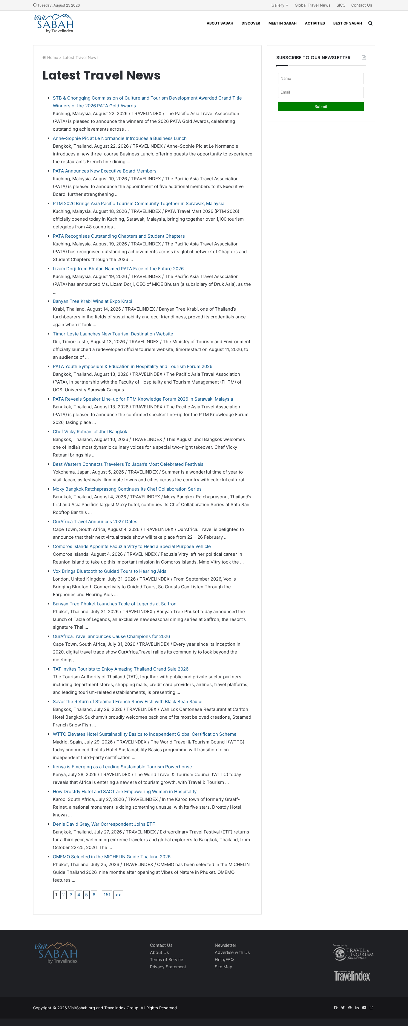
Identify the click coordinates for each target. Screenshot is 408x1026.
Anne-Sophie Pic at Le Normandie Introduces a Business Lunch (120, 138)
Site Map (223, 966)
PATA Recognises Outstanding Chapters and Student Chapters (119, 236)
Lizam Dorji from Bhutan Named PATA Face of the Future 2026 (118, 268)
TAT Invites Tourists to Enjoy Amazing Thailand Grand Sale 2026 (120, 669)
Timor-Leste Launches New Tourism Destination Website (113, 334)
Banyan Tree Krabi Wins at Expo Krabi (92, 301)
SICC (341, 5)
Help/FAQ (224, 959)
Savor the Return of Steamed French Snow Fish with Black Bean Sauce (128, 701)
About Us (159, 952)
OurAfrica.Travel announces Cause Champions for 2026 (111, 636)
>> (118, 894)
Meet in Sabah (283, 23)
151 (107, 894)
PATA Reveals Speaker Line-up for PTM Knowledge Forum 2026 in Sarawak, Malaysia (143, 399)
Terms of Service (166, 959)
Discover (251, 23)
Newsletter (225, 945)
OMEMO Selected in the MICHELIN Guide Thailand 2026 (112, 856)
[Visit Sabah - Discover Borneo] (53, 23)
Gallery (278, 5)
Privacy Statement (168, 966)
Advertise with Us (232, 952)
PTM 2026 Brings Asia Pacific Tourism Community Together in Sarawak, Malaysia (138, 203)
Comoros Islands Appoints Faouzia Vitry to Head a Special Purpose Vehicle (132, 546)
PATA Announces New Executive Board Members (105, 171)
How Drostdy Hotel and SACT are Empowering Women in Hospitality (125, 791)
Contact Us (361, 5)
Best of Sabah (347, 23)
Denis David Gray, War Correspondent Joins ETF (104, 824)
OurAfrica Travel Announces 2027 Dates (95, 521)
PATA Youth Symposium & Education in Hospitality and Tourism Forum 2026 (132, 366)
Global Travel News (313, 5)
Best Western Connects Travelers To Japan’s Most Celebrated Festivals (128, 464)
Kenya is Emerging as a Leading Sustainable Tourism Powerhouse (122, 767)
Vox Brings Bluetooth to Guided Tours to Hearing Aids (109, 571)
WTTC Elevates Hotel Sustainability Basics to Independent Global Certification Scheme (145, 734)
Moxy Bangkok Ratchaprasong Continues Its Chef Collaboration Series (127, 489)
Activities (315, 23)
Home (52, 57)
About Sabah (220, 23)
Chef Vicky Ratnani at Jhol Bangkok (90, 431)
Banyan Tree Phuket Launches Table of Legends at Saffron (115, 604)
